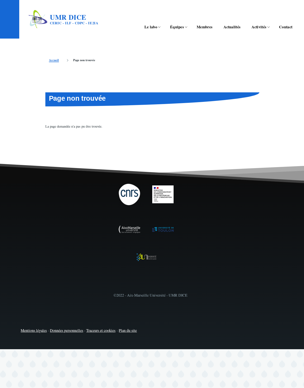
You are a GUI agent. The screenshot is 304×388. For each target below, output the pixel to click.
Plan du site (128, 330)
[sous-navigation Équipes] (188, 27)
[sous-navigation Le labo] (162, 27)
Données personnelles (66, 330)
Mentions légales (34, 330)
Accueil (54, 60)
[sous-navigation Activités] (271, 27)
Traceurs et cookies (100, 330)
